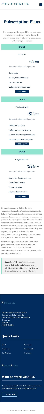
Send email (5, 322)
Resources (27, 345)
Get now (22, 91)
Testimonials (29, 349)
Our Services (6, 353)
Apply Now (10, 394)
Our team (27, 353)
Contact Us (6, 349)
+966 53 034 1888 (7, 325)
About (4, 345)
